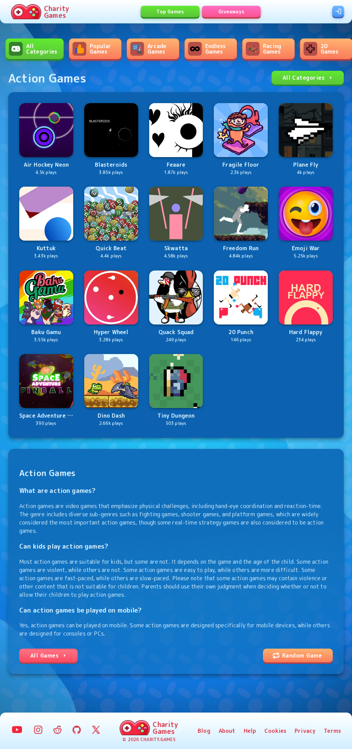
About (227, 731)
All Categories (303, 77)
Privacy (305, 731)
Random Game (302, 655)
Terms (332, 731)
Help (250, 731)
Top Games (170, 11)
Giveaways (231, 11)
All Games (44, 655)
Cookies (275, 731)
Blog (204, 731)
